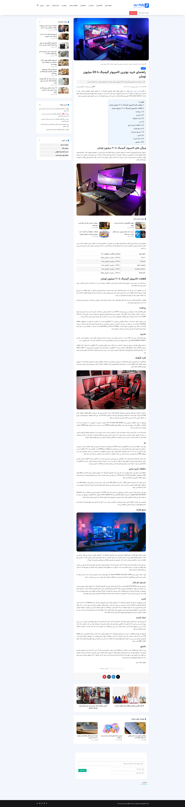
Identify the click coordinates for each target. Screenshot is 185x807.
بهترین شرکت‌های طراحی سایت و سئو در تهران (111, 737)
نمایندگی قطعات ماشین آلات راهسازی (55, 130)
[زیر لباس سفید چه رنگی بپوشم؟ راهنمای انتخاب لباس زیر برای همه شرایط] (63, 81)
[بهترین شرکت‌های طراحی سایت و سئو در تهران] (111, 728)
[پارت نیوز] (141, 5)
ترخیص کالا (65, 148)
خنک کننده (137, 138)
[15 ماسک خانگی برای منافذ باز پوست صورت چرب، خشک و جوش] (63, 90)
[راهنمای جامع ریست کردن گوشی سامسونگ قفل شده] (135, 728)
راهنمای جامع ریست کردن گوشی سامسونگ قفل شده (137, 737)
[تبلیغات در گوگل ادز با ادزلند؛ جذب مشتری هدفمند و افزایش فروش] (104, 234)
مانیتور (137, 142)
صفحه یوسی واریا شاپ (62, 155)
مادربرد (138, 115)
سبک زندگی (56, 6)
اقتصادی (99, 6)
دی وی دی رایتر (136, 132)
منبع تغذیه (137, 128)
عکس (47, 6)
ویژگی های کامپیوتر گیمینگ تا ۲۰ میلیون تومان (125, 105)
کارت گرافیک (136, 118)
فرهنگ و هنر (73, 6)
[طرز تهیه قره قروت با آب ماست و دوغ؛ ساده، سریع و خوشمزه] (63, 37)
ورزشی (64, 6)
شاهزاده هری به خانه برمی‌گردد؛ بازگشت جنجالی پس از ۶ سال (48, 27)
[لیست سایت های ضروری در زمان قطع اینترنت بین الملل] (140, 234)
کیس (139, 135)
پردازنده (138, 111)
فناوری (130, 64)
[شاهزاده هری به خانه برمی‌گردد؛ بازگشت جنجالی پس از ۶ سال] (63, 28)
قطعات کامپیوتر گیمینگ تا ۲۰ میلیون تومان (127, 108)
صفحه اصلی (108, 6)
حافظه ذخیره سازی (134, 125)
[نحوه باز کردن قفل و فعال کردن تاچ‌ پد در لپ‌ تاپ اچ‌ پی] (87, 728)
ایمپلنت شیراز (64, 145)
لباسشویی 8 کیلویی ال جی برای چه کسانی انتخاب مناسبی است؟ (48, 44)
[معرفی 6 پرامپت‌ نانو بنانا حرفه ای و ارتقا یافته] (104, 225)
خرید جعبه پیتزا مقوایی (61, 152)
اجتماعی (83, 6)
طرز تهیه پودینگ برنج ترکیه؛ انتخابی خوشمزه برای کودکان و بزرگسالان (48, 72)
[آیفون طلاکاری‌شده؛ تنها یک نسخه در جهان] (140, 225)
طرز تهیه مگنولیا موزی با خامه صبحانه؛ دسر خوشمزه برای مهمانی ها (49, 62)
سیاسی (92, 6)
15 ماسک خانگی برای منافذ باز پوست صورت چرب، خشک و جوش (48, 90)
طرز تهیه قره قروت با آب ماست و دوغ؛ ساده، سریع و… (48, 35)
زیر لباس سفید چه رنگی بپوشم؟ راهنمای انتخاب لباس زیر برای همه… (48, 81)
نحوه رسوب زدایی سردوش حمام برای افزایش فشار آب (48, 53)
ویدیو (41, 6)
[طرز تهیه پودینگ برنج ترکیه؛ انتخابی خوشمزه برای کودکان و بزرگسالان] (63, 72)
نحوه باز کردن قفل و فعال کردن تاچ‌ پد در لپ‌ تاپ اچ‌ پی (87, 737)
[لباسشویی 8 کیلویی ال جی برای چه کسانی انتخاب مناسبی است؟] (63, 45)
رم (140, 122)
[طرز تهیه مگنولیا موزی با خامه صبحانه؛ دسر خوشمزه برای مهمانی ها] (63, 63)
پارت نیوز (137, 91)
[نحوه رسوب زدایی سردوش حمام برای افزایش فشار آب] (63, 54)
